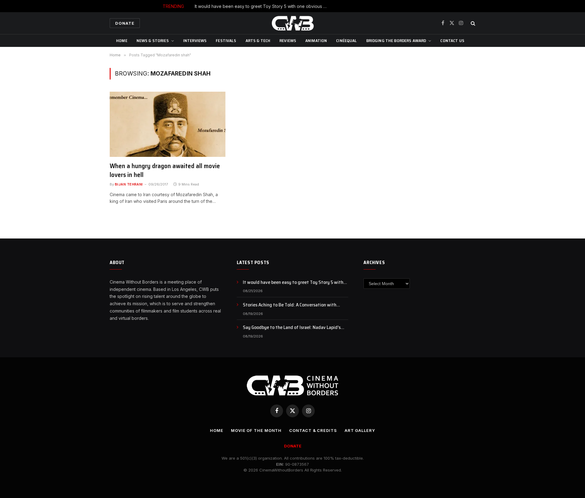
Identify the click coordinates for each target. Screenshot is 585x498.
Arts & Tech (258, 40)
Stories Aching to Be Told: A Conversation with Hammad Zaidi (289, 305)
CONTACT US (452, 40)
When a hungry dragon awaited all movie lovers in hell (165, 170)
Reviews (287, 40)
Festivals (226, 40)
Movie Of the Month (256, 430)
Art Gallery (360, 430)
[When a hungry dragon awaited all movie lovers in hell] (167, 124)
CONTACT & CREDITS (313, 430)
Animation (316, 40)
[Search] (472, 23)
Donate (124, 23)
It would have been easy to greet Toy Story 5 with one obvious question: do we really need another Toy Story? (263, 6)
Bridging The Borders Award (396, 40)
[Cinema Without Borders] (292, 23)
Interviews (195, 40)
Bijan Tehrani (129, 184)
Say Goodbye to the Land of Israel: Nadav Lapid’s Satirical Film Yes (292, 327)
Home (121, 40)
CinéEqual (346, 40)
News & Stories (152, 40)
